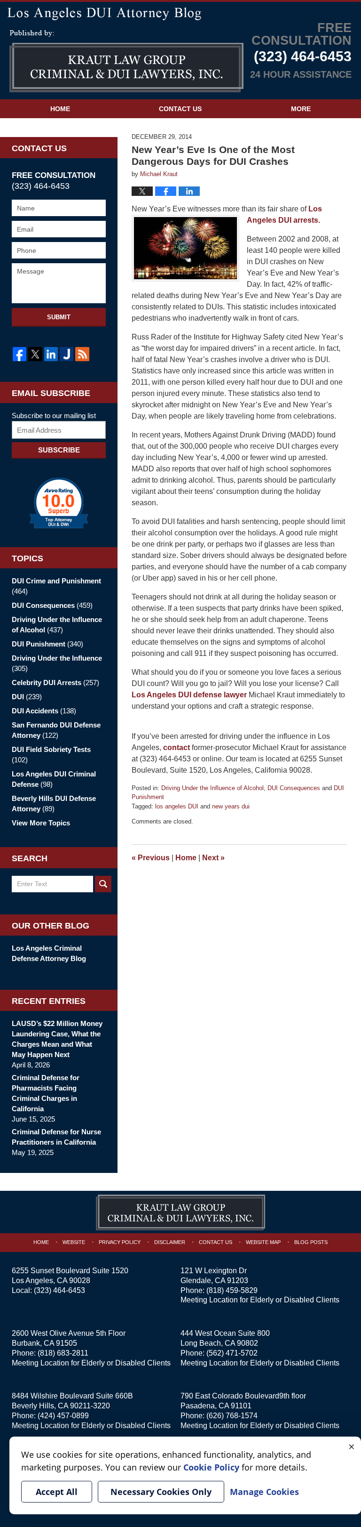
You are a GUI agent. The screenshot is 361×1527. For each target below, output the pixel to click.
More (301, 109)
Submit (59, 317)
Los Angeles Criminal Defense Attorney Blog (49, 953)
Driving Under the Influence (57, 663)
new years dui (231, 806)
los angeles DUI (176, 806)
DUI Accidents (44, 711)
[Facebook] (19, 354)
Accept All (57, 1491)
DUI (27, 697)
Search (103, 884)
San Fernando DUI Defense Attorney (56, 730)
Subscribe (59, 450)
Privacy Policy (120, 1242)
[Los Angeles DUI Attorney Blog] (180, 12)
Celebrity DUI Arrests (55, 683)
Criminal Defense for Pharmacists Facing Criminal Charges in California (45, 1093)
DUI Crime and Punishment (56, 586)
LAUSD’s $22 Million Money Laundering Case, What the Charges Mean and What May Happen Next (57, 1038)
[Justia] (66, 354)
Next (213, 858)
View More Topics (41, 823)
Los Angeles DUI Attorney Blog (126, 61)
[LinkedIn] (51, 354)
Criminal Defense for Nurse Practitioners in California (56, 1137)
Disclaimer (169, 1242)
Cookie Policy (211, 1467)
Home (60, 109)
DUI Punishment (47, 644)
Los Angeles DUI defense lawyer (190, 695)
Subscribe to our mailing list (54, 416)
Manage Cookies (264, 1491)
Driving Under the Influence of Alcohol (212, 788)
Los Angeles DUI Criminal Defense (54, 779)
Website (74, 1242)
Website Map (263, 1242)
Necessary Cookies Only (161, 1491)
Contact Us (180, 109)
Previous (151, 858)
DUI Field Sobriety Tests (51, 754)
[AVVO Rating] (59, 502)
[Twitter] (35, 354)
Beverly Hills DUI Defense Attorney (54, 803)
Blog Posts (311, 1242)
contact (177, 747)
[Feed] (82, 354)
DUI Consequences (293, 788)
